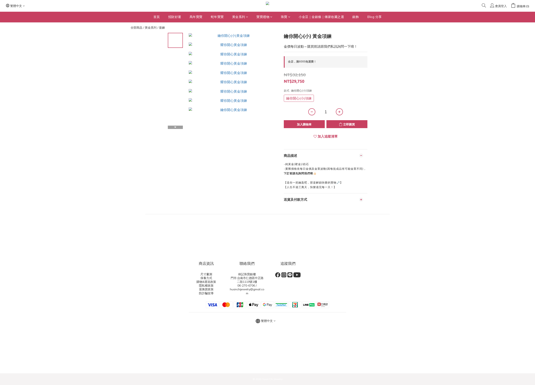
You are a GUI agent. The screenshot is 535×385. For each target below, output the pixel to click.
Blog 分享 (374, 17)
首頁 (156, 17)
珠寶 (284, 17)
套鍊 (162, 27)
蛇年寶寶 (217, 17)
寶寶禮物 (262, 17)
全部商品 (136, 27)
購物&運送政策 (206, 282)
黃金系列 (238, 17)
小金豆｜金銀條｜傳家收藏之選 (321, 17)
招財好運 (174, 17)
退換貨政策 (206, 289)
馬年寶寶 (196, 17)
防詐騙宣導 (206, 293)
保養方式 (206, 278)
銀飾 (355, 17)
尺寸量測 (206, 274)
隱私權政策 (206, 285)
